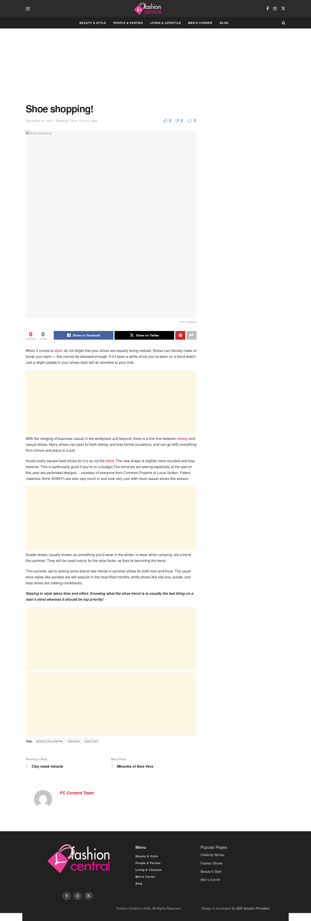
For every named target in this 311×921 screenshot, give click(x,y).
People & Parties (128, 23)
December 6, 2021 (40, 120)
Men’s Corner (200, 23)
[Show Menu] (28, 8)
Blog (224, 23)
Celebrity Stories (212, 854)
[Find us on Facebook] (267, 8)
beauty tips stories (49, 741)
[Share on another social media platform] (191, 335)
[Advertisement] (111, 69)
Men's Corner (210, 879)
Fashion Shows (212, 863)
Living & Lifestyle (165, 23)
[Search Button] (283, 22)
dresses (74, 741)
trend (110, 460)
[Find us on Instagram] (275, 8)
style (58, 350)
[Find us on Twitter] (283, 8)
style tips (91, 741)
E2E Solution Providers (253, 908)
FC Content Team (77, 793)
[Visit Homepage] (148, 8)
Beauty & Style (92, 23)
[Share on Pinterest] (180, 335)
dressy (182, 438)
